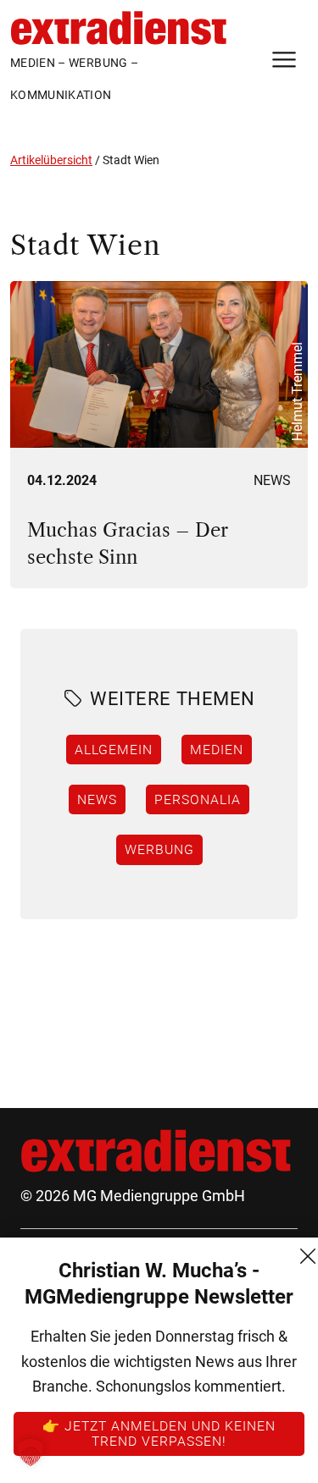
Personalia (197, 799)
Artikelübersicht (51, 160)
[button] (30, 1452)
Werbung (159, 849)
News (272, 480)
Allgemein (114, 749)
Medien (216, 749)
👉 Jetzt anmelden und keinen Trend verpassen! (159, 1433)
